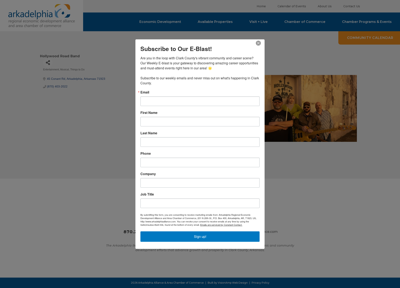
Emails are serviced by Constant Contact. (221, 224)
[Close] (260, 43)
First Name (149, 112)
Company (148, 174)
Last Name (148, 133)
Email (144, 92)
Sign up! (200, 236)
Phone (145, 153)
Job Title (147, 194)
